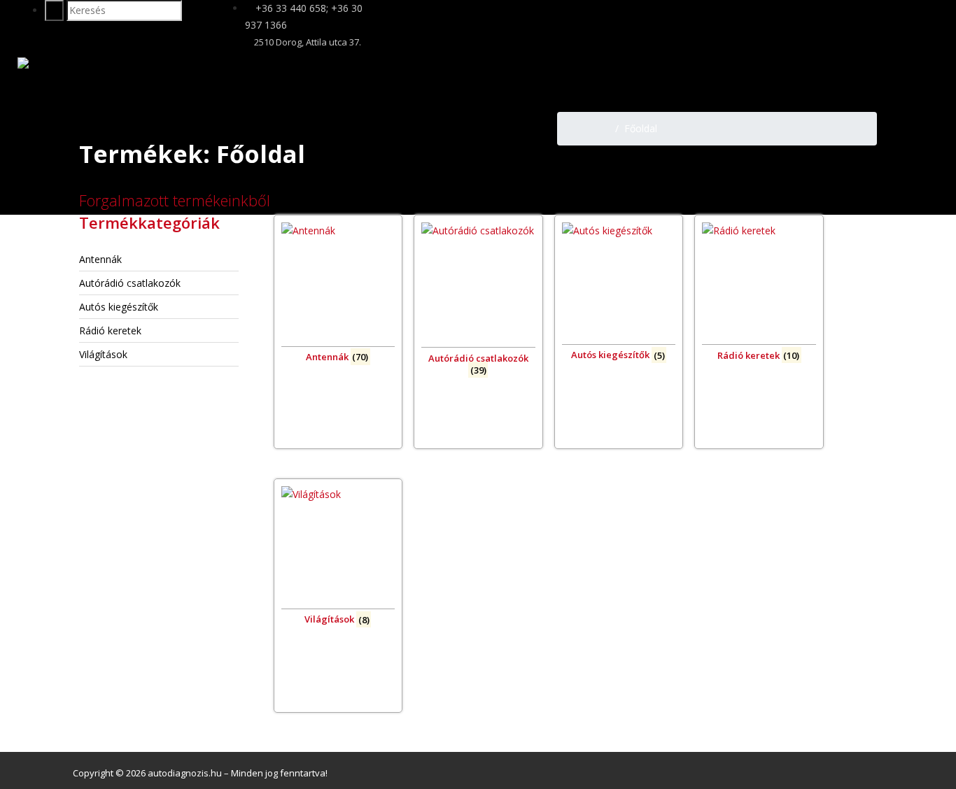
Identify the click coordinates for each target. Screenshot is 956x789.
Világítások (103, 354)
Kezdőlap (589, 128)
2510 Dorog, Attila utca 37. (306, 42)
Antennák (100, 259)
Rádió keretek (110, 330)
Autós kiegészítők (118, 306)
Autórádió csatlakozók (130, 283)
